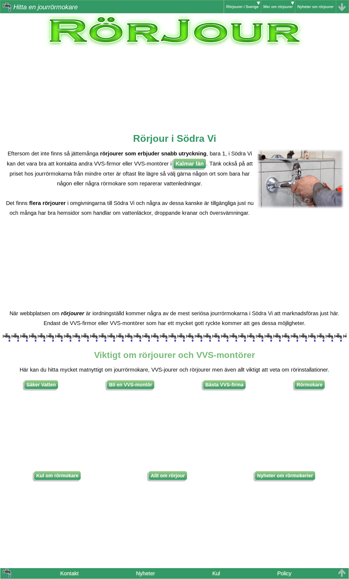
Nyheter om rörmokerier (285, 475)
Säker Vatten (41, 384)
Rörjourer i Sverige (242, 6)
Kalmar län (190, 164)
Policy (284, 573)
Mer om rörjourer (278, 6)
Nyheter (145, 573)
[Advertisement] (174, 86)
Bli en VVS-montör (130, 384)
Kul (216, 573)
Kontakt (69, 573)
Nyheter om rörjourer (315, 6)
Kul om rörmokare (57, 475)
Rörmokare (310, 384)
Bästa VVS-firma (224, 384)
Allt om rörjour (168, 475)
